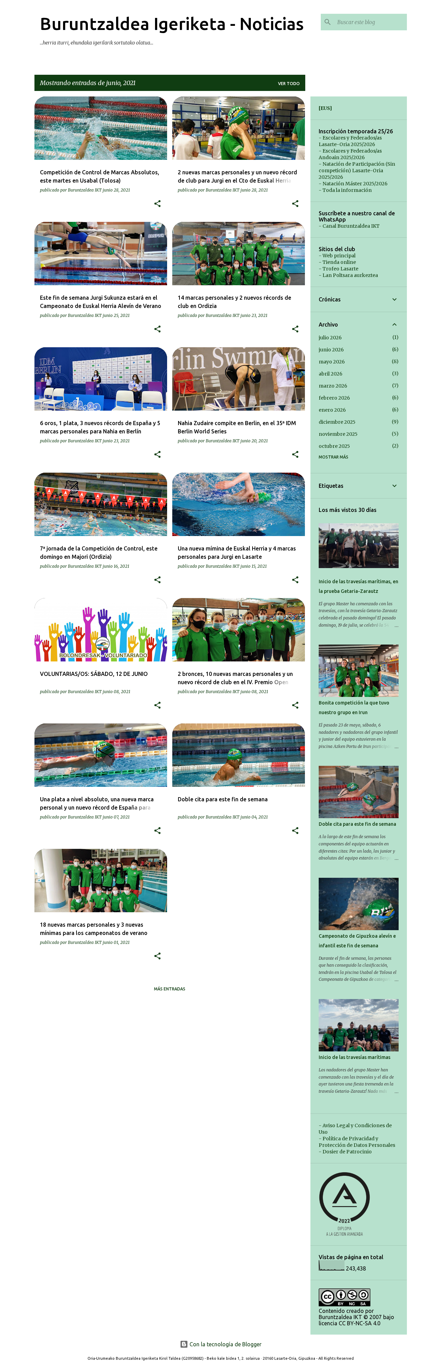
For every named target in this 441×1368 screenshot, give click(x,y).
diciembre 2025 (337, 422)
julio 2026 (330, 338)
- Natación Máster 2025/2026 (353, 184)
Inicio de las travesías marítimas (354, 1057)
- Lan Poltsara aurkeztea (348, 275)
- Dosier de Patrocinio (345, 1152)
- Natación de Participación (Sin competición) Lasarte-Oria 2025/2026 (357, 170)
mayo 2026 (332, 362)
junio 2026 (331, 350)
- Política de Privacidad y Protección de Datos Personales (357, 1141)
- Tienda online (337, 262)
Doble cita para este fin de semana (357, 824)
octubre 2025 (334, 446)
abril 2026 (330, 374)
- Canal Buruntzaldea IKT (349, 226)
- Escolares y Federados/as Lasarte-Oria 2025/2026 (350, 141)
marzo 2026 (333, 386)
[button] (157, 203)
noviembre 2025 (338, 434)
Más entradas (169, 989)
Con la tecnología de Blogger (224, 1344)
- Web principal (337, 256)
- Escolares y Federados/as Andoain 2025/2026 (350, 154)
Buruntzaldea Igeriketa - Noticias (172, 23)
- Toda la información (345, 190)
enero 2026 (332, 410)
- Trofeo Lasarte (338, 269)
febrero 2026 (334, 398)
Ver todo (289, 83)
